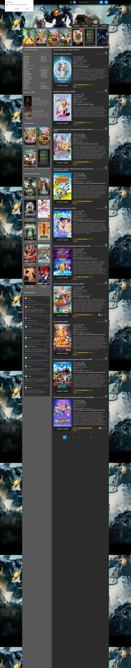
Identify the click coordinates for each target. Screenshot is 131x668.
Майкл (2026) (31, 383)
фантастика (101, 183)
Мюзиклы (26, 76)
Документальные (29, 65)
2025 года (43, 58)
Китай (79, 213)
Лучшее (85, 26)
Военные (26, 61)
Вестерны (26, 59)
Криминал (26, 71)
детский (79, 66)
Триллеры (26, 83)
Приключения (28, 79)
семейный (85, 66)
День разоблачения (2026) (35, 353)
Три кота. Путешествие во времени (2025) (69, 284)
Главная (76, 26)
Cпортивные (27, 82)
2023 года (43, 61)
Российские (44, 72)
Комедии (26, 70)
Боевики (26, 58)
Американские (45, 69)
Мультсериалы (45, 88)
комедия (79, 104)
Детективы (27, 62)
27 (91, 437)
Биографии (27, 56)
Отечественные (28, 77)
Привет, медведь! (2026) (62, 54)
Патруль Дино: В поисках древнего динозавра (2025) (73, 359)
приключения (94, 143)
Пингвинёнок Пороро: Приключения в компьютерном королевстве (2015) (73, 169)
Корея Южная (82, 135)
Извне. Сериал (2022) (34, 334)
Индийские (44, 74)
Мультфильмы (28, 74)
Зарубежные (44, 86)
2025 (82, 94)
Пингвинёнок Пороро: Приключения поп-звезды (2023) (74, 397)
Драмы (26, 67)
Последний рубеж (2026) (35, 302)
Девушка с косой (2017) (34, 314)
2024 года (43, 59)
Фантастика (27, 86)
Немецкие (43, 75)
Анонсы (104, 26)
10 (92, 84)
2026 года (43, 56)
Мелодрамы (27, 73)
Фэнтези (26, 88)
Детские (26, 64)
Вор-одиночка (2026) (33, 342)
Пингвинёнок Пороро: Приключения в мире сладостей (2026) (74, 130)
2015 (82, 173)
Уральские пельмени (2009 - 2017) (38, 372)
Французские (44, 77)
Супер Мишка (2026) (61, 321)
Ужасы (26, 85)
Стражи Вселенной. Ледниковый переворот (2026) (72, 246)
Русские (43, 85)
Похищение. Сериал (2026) (35, 362)
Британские (44, 70)
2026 (82, 57)
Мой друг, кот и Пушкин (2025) (64, 91)
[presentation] (23, 37)
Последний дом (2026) (34, 322)
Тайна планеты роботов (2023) (65, 208)
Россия (80, 58)
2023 (82, 211)
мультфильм (80, 143)
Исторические (28, 68)
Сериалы (95, 26)
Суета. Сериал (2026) (33, 394)
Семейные (27, 80)
